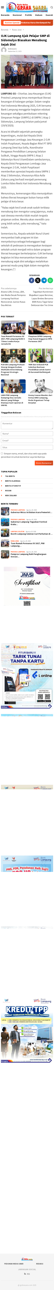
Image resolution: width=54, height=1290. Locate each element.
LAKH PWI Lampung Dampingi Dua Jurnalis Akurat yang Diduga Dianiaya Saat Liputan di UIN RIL (12, 400)
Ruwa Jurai (15, 541)
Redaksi (39, 1264)
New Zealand (11, 495)
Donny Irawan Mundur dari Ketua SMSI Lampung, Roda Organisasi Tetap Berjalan (40, 399)
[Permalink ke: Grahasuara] (4, 49)
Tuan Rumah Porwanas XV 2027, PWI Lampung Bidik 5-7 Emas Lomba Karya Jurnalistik (13, 340)
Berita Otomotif (13, 486)
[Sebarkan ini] (31, 280)
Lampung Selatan (17, 532)
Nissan (8, 490)
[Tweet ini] (38, 280)
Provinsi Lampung (18, 510)
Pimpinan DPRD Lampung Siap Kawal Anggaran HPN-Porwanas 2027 (40, 339)
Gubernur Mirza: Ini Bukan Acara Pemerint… (31, 512)
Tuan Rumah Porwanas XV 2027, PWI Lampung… (27, 544)
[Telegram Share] (44, 280)
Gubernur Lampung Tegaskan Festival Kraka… (29, 523)
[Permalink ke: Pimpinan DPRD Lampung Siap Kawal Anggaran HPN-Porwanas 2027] (40, 327)
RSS (28, 1274)
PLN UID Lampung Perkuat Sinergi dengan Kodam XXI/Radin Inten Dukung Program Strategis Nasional (13, 369)
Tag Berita (10, 476)
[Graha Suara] (27, 6)
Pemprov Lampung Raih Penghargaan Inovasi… (28, 555)
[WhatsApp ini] (50, 280)
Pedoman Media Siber (13, 1264)
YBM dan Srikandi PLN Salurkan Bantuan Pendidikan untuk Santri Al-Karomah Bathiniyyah (39, 368)
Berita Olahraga (12, 481)
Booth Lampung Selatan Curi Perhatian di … (32, 534)
